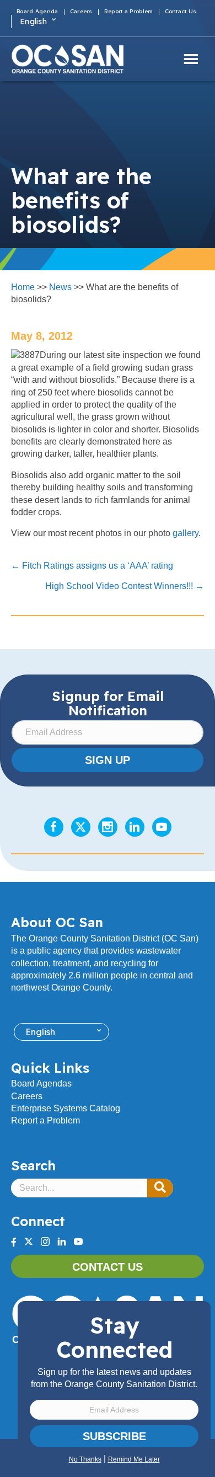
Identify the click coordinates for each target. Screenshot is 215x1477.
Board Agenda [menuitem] (37, 12)
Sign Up (107, 760)
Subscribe (114, 1436)
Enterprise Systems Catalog (65, 1108)
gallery (185, 533)
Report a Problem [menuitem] (128, 12)
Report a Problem (45, 1120)
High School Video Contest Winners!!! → (124, 586)
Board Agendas (41, 1083)
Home (23, 287)
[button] (160, 1188)
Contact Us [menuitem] (181, 12)
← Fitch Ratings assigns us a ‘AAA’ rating (92, 565)
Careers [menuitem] (81, 12)
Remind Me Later (134, 1459)
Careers (26, 1096)
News (60, 287)
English (33, 21)
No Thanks (85, 1459)
